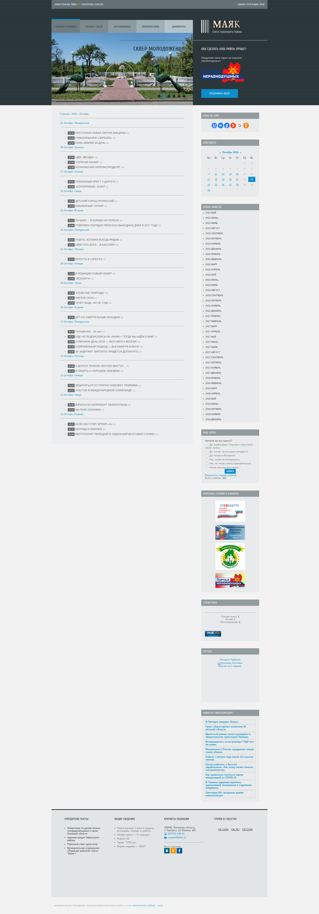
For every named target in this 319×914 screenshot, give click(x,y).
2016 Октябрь (213, 300)
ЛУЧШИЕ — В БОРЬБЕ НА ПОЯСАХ (97, 220)
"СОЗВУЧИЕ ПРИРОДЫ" (90, 292)
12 (223, 174)
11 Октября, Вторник (71, 414)
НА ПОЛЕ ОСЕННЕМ (88, 409)
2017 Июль (211, 347)
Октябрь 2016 (230, 152)
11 (216, 174)
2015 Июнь (211, 218)
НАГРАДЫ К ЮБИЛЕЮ (88, 429)
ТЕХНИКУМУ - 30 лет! (88, 331)
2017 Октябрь (213, 362)
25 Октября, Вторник (71, 210)
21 (237, 179)
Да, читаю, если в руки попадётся (229, 451)
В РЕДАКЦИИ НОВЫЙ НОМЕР (93, 273)
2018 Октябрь (213, 409)
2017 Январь (212, 316)
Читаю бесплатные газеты (224, 467)
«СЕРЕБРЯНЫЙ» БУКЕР (90, 186)
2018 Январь (212, 378)
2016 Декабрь (213, 311)
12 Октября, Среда (70, 394)
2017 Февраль (213, 321)
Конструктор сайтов (144, 906)
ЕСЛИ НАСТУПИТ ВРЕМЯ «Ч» (93, 424)
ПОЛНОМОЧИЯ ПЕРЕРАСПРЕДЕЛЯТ (98, 167)
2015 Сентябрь (214, 233)
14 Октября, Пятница (72, 356)
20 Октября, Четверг (71, 263)
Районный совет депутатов (82, 844)
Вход (262, 4)
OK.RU (235, 829)
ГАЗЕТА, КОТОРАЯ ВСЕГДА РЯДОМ (97, 239)
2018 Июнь (211, 404)
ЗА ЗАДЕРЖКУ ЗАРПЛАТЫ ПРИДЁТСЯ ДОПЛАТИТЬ (106, 351)
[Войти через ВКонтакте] (220, 125)
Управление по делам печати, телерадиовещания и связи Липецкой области (84, 831)
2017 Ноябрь (213, 367)
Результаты (211, 475)
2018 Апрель (212, 393)
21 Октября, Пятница (72, 249)
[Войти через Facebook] (227, 125)
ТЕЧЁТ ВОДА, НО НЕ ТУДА (91, 302)
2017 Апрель (212, 331)
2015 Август (212, 228)
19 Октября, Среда (70, 283)
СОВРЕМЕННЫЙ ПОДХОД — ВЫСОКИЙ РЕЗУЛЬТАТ (107, 346)
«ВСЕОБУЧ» (82, 278)
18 (216, 179)
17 (208, 179)
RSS (79, 4)
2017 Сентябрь (214, 357)
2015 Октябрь (213, 238)
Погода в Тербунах (230, 659)
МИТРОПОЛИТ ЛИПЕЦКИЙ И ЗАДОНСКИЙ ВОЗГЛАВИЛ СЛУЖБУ (115, 434)
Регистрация (252, 4)
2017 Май (210, 336)
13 (230, 174)
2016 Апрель (212, 269)
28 (237, 184)
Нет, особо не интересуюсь (225, 459)
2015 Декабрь (213, 249)
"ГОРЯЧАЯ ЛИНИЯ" (87, 162)
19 (223, 179)
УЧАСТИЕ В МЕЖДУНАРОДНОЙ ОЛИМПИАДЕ (103, 390)
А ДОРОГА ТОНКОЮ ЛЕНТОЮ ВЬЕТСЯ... (100, 365)
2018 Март (211, 388)
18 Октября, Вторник (71, 307)
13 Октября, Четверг (71, 375)
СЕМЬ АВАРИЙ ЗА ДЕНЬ (90, 142)
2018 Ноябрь (213, 414)
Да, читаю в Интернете (222, 455)
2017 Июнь (211, 342)
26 (223, 184)
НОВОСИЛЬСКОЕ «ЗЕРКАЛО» (93, 137)
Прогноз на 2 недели (229, 666)
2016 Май (210, 274)
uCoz (160, 906)
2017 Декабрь (213, 373)
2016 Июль (211, 285)
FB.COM (247, 829)
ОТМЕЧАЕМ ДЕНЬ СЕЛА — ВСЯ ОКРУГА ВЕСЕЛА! (106, 341)
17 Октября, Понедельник (74, 321)
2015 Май (210, 212)
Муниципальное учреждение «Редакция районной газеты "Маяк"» (83, 851)
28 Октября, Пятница (72, 147)
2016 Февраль (213, 259)
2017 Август (212, 352)
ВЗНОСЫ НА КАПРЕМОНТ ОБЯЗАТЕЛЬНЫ (101, 404)
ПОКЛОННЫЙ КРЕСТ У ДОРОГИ (95, 181)
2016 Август (212, 290)
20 (230, 179)
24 (208, 184)
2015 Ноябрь (213, 243)
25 (216, 184)
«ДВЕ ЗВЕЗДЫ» (84, 157)
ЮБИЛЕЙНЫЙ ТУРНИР (89, 205)
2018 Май (210, 398)
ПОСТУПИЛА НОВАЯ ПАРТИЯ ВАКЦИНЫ (100, 132)
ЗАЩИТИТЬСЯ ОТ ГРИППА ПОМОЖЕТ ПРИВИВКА (106, 385)
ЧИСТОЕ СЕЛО (84, 297)
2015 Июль (211, 223)
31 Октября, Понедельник (74, 123)
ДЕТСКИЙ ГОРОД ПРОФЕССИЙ (94, 200)
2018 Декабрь (213, 419)
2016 (74, 114)
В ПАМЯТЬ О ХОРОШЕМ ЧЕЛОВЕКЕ (97, 370)
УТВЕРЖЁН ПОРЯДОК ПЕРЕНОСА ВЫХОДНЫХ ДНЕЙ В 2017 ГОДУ (116, 225)
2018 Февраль (213, 383)
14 (237, 174)
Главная (241, 4)
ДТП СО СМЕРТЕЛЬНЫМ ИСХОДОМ (97, 317)
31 (208, 190)
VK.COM (223, 829)
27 (230, 184)
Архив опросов (228, 475)
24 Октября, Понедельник (74, 229)
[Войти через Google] (240, 125)
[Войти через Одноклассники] (246, 125)
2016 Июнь (211, 280)
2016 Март (211, 264)
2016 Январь (212, 254)
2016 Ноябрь (213, 305)
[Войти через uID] (214, 125)
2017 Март (211, 326)
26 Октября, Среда (70, 191)
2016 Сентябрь (214, 295)
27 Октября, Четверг (71, 171)
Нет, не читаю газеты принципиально (230, 463)
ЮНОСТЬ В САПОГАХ (88, 259)
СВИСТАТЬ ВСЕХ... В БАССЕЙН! (95, 244)
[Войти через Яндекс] (233, 125)
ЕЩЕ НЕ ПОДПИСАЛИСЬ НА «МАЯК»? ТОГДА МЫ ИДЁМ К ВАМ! (114, 336)
